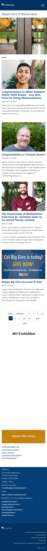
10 (25, 318)
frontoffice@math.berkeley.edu (14, 488)
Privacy (42, 540)
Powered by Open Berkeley (35, 532)
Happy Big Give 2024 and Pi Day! (22, 282)
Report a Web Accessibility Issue (14, 495)
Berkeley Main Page (9, 501)
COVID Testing (8, 452)
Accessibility (40, 535)
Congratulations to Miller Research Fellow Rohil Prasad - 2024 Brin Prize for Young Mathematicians (23, 95)
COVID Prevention (9, 458)
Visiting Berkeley (9, 512)
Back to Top (41, 548)
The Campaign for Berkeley (12, 510)
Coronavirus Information (12, 455)
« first (11, 313)
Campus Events (8, 515)
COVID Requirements (11, 450)
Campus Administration (11, 504)
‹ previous (20, 313)
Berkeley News (8, 507)
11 (30, 318)
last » (26, 323)
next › (39, 318)
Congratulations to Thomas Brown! (23, 154)
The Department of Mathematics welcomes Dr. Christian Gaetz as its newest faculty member (22, 217)
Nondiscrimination (38, 538)
